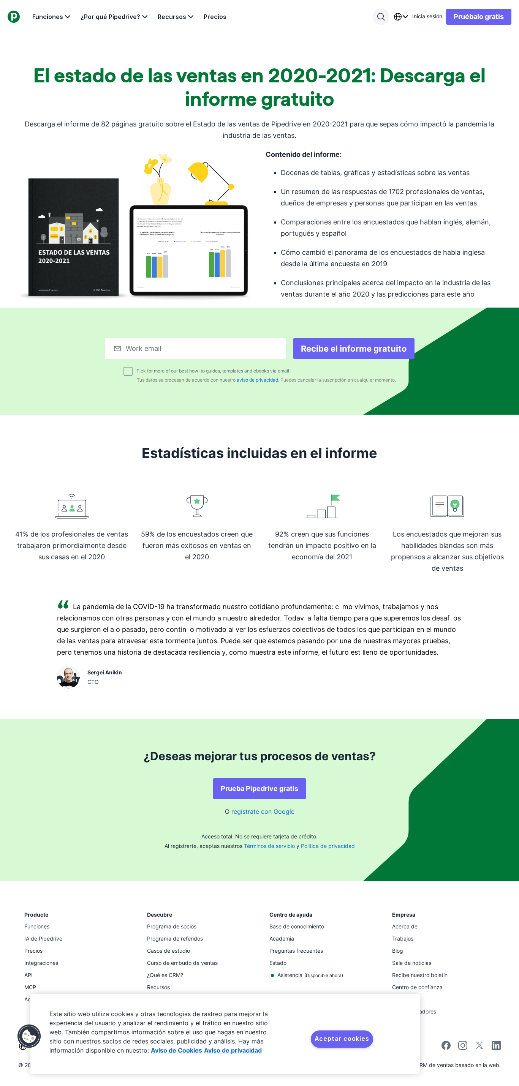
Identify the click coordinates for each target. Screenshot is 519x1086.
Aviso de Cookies (176, 1050)
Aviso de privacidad (233, 1050)
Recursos (172, 17)
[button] (29, 1036)
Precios (215, 17)
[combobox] (400, 16)
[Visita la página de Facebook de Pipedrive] (446, 1048)
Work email (143, 348)
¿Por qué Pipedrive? (110, 17)
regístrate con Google (262, 811)
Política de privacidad (328, 846)
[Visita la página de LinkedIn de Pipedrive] (496, 1046)
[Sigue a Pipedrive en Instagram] (462, 1048)
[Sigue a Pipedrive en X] (479, 1048)
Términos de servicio (269, 846)
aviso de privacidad (257, 380)
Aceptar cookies (342, 1038)
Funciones (47, 17)
